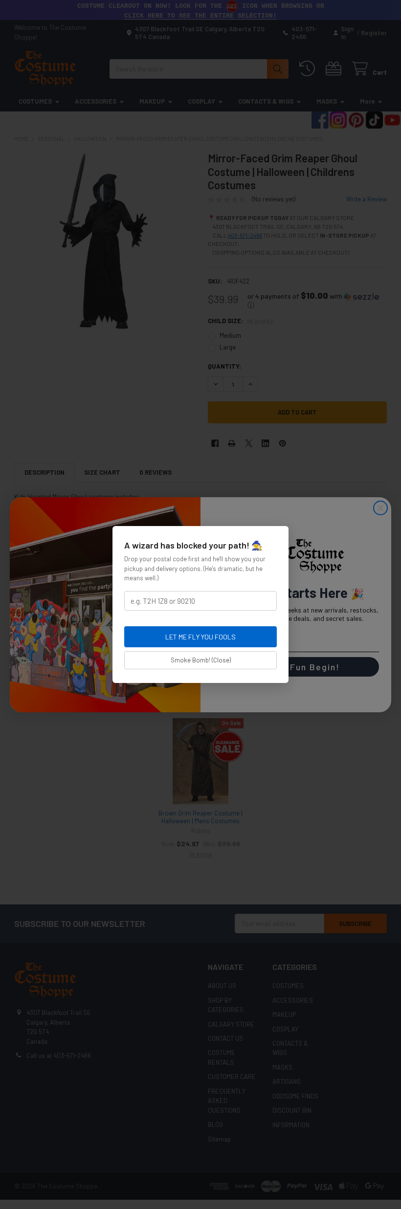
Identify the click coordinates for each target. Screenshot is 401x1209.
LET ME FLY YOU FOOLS (200, 637)
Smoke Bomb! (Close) (201, 660)
